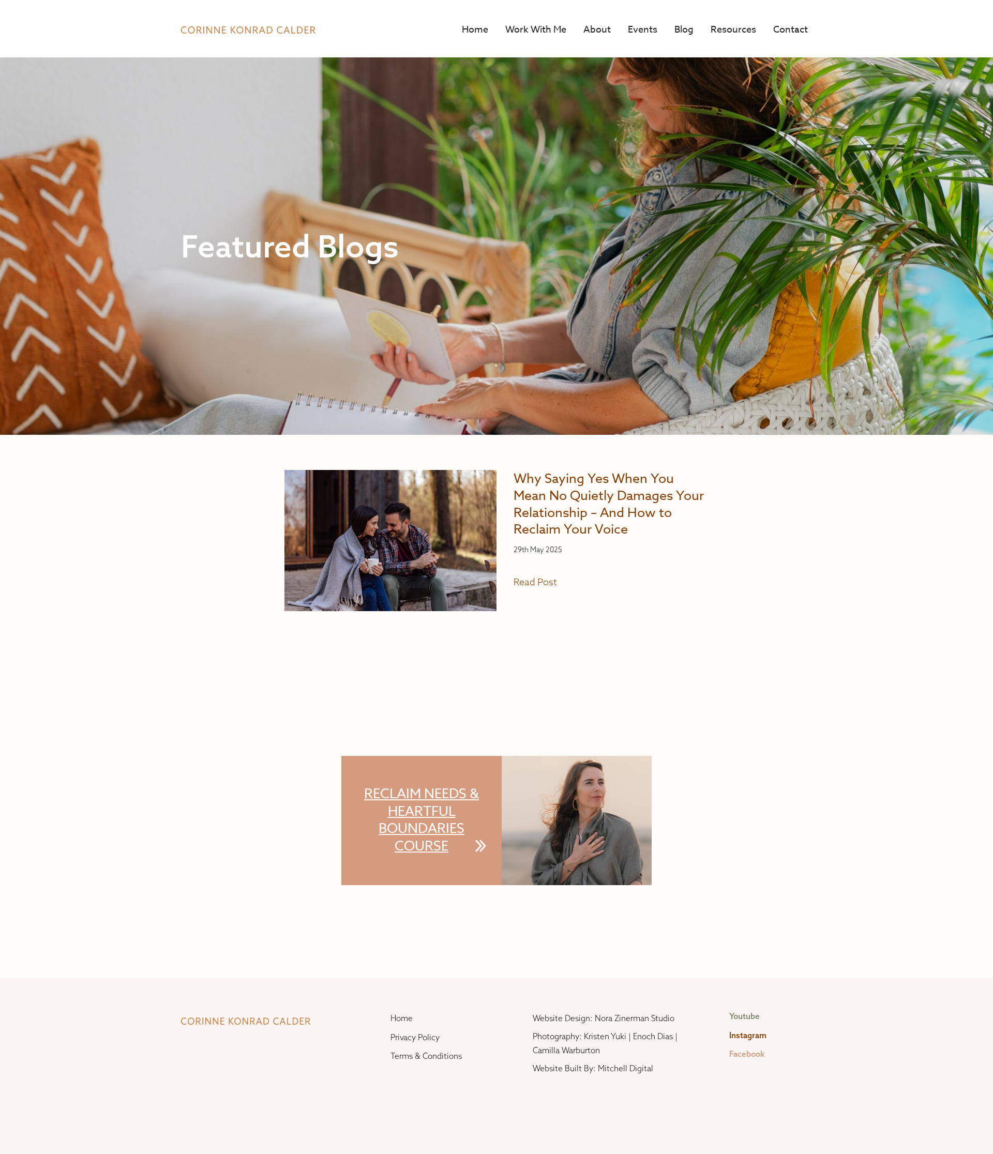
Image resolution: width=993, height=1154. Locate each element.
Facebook (746, 1054)
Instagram (747, 1035)
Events (642, 30)
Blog (684, 30)
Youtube (744, 1016)
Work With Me (535, 30)
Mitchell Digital (625, 1068)
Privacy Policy (415, 1037)
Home (475, 30)
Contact (790, 30)
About (597, 30)
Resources (733, 30)
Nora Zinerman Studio (634, 1018)
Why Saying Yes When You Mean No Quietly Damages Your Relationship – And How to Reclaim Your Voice (609, 503)
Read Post (535, 582)
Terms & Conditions (426, 1056)
